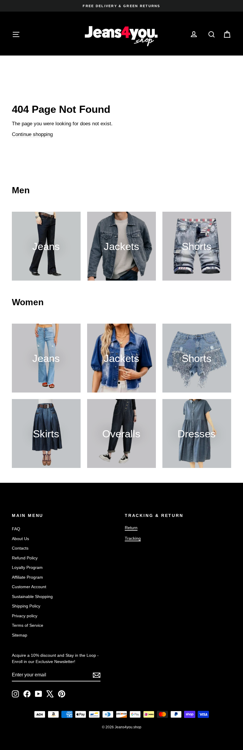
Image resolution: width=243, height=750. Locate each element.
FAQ (16, 528)
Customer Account (29, 586)
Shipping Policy (26, 606)
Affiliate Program (27, 577)
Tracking (133, 538)
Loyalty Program (27, 567)
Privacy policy (24, 615)
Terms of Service (27, 625)
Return (131, 527)
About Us (20, 538)
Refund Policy (25, 558)
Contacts (20, 548)
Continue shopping (32, 134)
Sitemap (19, 635)
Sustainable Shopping (32, 596)
